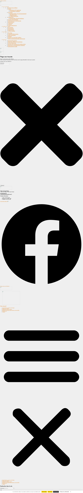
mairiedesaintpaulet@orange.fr (6, 194)
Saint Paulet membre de (3, 201)
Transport (10, 23)
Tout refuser (50, 491)
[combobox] (4, 64)
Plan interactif (3, 306)
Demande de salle (12, 46)
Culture (10, 24)
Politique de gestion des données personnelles (10, 310)
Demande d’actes (12, 40)
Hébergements (14, 16)
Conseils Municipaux (13, 34)
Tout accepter (44, 491)
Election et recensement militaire (16, 45)
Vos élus (10, 33)
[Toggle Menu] (0, 5)
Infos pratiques (12, 35)
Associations (11, 22)
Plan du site (4, 311)
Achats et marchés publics (14, 37)
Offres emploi (11, 31)
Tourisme (10, 12)
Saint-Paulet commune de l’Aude (8, 480)
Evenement (11, 28)
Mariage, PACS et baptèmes (15, 41)
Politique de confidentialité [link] (64, 491)
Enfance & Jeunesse (15, 10)
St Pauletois (11, 29)
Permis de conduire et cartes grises (17, 44)
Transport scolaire (15, 11)
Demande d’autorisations (17, 18)
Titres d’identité (12, 43)
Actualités (10, 27)
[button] (41, 396)
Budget (10, 36)
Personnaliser (56, 491)
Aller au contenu (3, 0)
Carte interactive (12, 25)
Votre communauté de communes (16, 38)
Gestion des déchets (13, 19)
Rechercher (2, 488)
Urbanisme (11, 17)
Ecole (9, 9)
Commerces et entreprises (14, 20)
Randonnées (13, 15)
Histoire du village (12, 7)
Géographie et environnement (18, 13)
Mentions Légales (5, 308)
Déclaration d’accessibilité (7, 309)
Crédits (3, 484)
